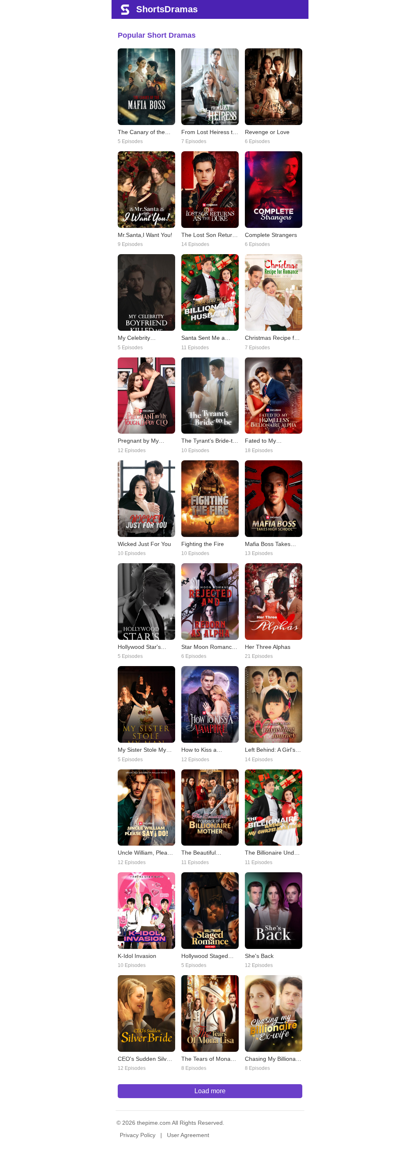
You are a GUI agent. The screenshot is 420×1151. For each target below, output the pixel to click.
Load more (210, 1090)
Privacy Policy (137, 1135)
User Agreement (188, 1135)
